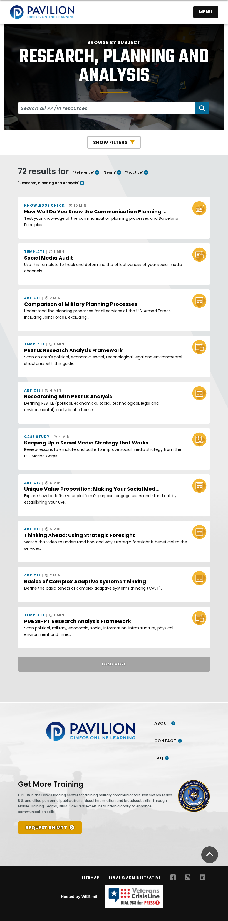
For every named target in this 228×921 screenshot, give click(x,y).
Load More (114, 664)
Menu (206, 12)
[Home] (42, 12)
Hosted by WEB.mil (79, 896)
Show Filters (110, 142)
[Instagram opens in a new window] (187, 877)
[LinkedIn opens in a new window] (202, 877)
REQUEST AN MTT (46, 827)
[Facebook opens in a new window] (173, 877)
